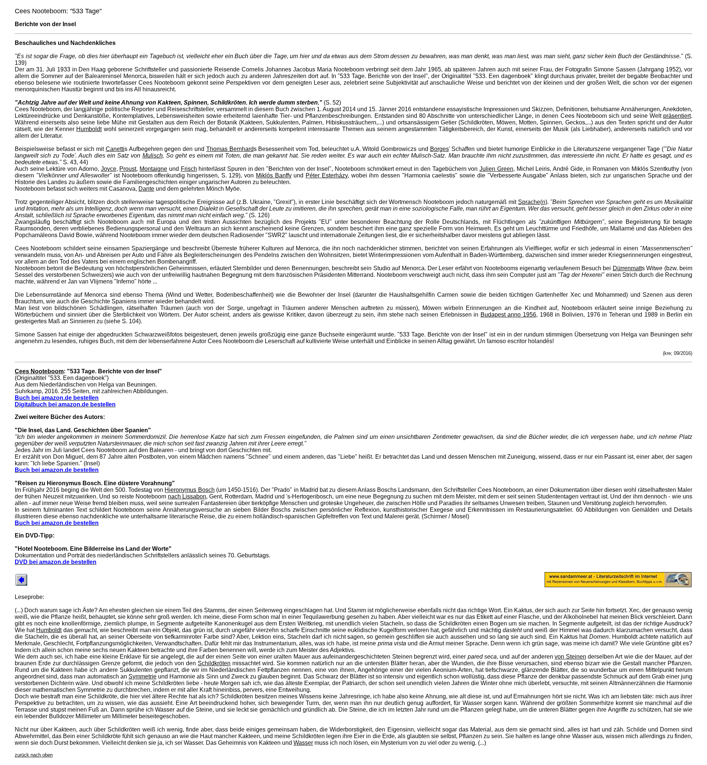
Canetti (115, 149)
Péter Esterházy (327, 175)
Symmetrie (142, 676)
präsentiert (677, 116)
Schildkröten (214, 663)
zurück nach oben (34, 755)
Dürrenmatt (627, 268)
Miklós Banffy (274, 175)
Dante (146, 189)
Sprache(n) (532, 202)
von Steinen (570, 656)
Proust (127, 169)
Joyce (108, 169)
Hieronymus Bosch (189, 490)
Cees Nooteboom (39, 371)
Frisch (189, 169)
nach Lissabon (187, 496)
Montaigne (153, 169)
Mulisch (153, 155)
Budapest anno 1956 (508, 314)
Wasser (303, 743)
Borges (439, 149)
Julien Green (496, 169)
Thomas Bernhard (230, 149)
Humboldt (89, 129)
